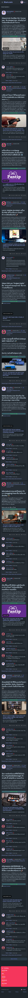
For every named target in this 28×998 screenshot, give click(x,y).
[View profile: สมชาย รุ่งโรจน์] (3, 568)
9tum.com (8, 2)
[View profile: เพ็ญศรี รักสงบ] (3, 947)
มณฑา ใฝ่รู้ (8, 642)
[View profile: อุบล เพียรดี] (4, 332)
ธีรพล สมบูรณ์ (9, 765)
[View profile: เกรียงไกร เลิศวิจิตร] (3, 464)
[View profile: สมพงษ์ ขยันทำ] (4, 676)
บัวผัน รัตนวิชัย (9, 826)
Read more (13, 36)
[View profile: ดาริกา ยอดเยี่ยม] (4, 861)
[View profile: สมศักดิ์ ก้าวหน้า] (3, 458)
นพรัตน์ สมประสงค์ (10, 737)
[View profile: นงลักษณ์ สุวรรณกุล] (4, 276)
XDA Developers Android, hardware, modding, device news (16, 88)
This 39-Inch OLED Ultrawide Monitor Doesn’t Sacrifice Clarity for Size (12, 900)
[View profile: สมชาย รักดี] (3, 545)
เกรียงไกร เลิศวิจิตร (10, 464)
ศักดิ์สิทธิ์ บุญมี (9, 849)
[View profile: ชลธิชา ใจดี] (3, 75)
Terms (9, 991)
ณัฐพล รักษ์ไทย (9, 832)
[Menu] (2, 2)
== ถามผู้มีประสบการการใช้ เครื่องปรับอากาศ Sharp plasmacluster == (13, 185)
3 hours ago (8, 90)
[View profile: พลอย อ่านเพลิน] (3, 257)
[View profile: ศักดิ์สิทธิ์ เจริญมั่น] (3, 915)
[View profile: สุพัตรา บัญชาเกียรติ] (3, 923)
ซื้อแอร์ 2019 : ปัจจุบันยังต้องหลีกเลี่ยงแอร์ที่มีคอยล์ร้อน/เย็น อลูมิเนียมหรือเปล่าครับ (13, 619)
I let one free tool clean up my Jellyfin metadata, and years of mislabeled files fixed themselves (13, 809)
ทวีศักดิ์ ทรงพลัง (9, 538)
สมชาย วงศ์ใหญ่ (9, 66)
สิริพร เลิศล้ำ (8, 86)
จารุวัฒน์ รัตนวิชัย (10, 663)
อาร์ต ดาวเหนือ (9, 578)
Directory (25, 991)
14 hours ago (8, 145)
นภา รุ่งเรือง (8, 451)
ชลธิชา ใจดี (8, 75)
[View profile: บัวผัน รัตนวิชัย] (3, 826)
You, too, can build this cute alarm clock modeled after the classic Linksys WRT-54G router (13, 374)
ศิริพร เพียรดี (9, 841)
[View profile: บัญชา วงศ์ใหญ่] (4, 389)
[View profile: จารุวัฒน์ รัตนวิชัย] (3, 663)
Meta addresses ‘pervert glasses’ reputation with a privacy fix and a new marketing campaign (13, 431)
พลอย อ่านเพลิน (9, 257)
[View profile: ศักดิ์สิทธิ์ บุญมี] (3, 849)
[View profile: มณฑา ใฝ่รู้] (3, 642)
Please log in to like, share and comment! (12, 82)
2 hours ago (8, 12)
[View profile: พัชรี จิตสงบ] (4, 203)
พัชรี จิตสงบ (8, 202)
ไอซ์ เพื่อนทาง (9, 561)
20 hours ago (8, 279)
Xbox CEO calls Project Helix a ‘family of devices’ (13, 317)
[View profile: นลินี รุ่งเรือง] (4, 484)
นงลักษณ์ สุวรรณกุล (10, 275)
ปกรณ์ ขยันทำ (9, 939)
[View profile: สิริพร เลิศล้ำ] (4, 88)
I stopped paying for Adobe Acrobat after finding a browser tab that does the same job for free (14, 245)
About (2, 991)
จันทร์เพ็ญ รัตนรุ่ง (9, 729)
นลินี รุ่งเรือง (8, 483)
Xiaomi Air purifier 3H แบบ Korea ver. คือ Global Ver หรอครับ (13, 52)
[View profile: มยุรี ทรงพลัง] (4, 145)
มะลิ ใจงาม (8, 633)
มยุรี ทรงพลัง (8, 143)
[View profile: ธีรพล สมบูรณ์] (4, 767)
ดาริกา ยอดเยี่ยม (9, 859)
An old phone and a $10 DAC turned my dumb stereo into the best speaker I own (13, 129)
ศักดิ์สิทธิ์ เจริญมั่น (10, 915)
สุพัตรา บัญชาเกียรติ (10, 923)
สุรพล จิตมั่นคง (9, 745)
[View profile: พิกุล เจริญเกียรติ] (3, 472)
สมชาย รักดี (8, 545)
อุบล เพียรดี (8, 330)
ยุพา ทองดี (8, 655)
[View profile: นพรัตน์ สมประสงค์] (3, 737)
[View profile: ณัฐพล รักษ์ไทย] (3, 833)
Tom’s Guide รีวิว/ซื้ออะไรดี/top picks (15, 676)
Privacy (17, 991)
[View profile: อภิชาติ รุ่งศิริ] (3, 444)
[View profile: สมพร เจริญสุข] (3, 819)
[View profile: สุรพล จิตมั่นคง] (3, 745)
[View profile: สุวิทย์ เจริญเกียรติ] (4, 13)
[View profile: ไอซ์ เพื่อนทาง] (3, 561)
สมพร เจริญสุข (9, 819)
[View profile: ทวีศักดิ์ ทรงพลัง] (3, 538)
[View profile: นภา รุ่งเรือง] (3, 451)
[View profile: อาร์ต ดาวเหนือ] (4, 580)
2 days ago (8, 391)
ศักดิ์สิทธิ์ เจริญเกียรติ (10, 648)
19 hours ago (8, 206)
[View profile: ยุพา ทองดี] (3, 655)
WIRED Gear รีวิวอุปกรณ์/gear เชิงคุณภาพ (15, 861)
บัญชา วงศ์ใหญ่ (9, 387)
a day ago (8, 334)
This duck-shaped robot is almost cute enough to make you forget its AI (13, 525)
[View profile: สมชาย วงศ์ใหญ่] (3, 67)
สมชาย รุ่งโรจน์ (9, 568)
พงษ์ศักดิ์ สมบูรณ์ (9, 931)
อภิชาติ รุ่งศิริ (9, 444)
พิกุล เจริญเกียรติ (9, 472)
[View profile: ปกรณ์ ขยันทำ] (3, 939)
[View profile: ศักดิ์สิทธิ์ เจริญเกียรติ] (3, 648)
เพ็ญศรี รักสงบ (9, 947)
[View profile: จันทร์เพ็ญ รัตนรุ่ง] (3, 729)
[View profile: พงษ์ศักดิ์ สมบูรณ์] (3, 931)
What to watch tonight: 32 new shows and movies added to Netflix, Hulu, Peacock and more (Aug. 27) (14, 717)
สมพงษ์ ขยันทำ (9, 675)
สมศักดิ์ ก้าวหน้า (9, 457)
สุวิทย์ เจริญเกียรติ (9, 11)
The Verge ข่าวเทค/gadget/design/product (13, 277)
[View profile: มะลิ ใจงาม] (3, 634)
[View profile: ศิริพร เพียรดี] (3, 841)
